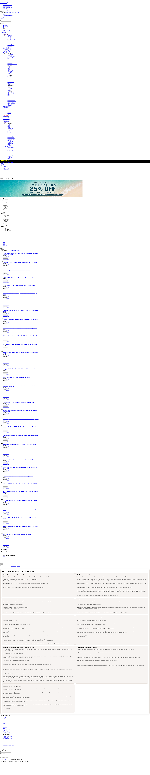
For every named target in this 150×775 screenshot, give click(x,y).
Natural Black (7, 215)
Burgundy (6, 219)
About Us (4, 717)
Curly (5, 205)
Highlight (6, 225)
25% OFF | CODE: (6, 162)
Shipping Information (7, 729)
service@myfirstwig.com (9, 2)
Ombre (6, 223)
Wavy (6, 206)
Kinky (6, 207)
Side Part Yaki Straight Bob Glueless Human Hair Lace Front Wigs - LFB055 (18, 459)
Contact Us (5, 727)
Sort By (1, 250)
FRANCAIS (5, 10)
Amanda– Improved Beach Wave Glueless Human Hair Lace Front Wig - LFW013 (19, 451)
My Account (5, 25)
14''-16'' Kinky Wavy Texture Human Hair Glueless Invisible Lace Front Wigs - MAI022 (20, 344)
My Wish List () (6, 26)
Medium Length (8, 230)
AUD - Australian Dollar (7, 5)
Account (2, 164)
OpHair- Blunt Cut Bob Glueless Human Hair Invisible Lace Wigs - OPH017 (18, 476)
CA (9, 10)
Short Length (7, 229)
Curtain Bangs (7, 211)
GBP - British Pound (6, 6)
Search (1, 18)
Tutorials (4, 719)
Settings (1, 165)
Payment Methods (6, 732)
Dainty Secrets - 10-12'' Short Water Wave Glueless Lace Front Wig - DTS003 (18, 402)
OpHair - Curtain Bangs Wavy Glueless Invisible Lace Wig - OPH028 (16, 377)
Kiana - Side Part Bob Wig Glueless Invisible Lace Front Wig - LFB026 (17, 534)
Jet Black (6, 216)
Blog (4, 723)
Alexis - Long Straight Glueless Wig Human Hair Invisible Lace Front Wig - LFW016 (20, 262)
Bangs (6, 212)
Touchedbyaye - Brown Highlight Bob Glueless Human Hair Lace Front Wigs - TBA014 (20, 526)
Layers (6, 209)
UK (1, 10)
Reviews (4, 718)
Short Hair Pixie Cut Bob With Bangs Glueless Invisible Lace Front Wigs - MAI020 (19, 444)
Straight (6, 204)
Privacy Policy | (3, 759)
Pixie (5, 228)
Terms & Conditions (6, 721)
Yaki (5, 208)
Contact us (2, 2)
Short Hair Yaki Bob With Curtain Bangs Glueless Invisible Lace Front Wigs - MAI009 (20, 328)
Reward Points (5, 731)
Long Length (7, 231)
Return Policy (5, 730)
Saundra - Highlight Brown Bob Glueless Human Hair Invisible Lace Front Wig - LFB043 (20, 419)
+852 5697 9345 (17, 2)
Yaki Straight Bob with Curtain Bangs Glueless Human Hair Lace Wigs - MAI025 (19, 277)
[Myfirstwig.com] (12, 12)
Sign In (4, 27)
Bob (5, 202)
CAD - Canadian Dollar (7, 7)
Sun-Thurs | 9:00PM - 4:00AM (8, 738)
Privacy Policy (5, 720)
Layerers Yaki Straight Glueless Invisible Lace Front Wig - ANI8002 (16, 361)
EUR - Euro (5, 8)
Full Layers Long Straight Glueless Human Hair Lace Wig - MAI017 (16, 270)
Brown (6, 217)
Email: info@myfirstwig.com (8, 745)
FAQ (4, 728)
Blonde (6, 220)
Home (4, 173)
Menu (1, 163)
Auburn (6, 221)
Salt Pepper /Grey (8, 222)
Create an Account (6, 30)
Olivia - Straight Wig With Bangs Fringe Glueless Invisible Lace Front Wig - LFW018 (20, 483)
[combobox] (5, 20)
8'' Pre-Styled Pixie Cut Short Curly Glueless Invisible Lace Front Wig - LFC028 (19, 285)
